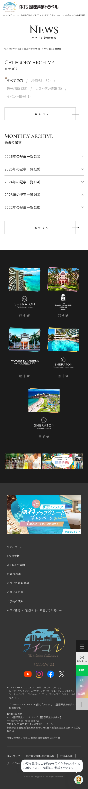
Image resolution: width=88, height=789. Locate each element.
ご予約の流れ (15, 601)
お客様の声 (14, 574)
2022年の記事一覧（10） (23, 207)
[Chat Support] (78, 779)
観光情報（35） (17, 88)
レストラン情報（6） (48, 88)
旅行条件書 (66, 756)
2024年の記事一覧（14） (23, 181)
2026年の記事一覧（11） (23, 156)
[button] (44, 22)
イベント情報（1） (19, 96)
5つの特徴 (13, 556)
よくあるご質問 (16, 565)
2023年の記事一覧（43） (23, 194)
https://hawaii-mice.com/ (22, 720)
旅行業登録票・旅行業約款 (40, 756)
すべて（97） (15, 80)
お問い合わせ (15, 592)
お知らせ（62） (41, 80)
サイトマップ (13, 756)
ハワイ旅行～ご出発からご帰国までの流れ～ (34, 610)
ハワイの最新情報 (18, 583)
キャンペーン (15, 547)
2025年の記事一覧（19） (23, 169)
